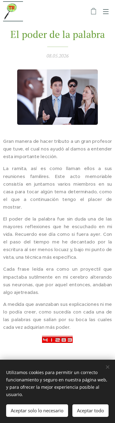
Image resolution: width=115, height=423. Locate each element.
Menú (106, 11)
